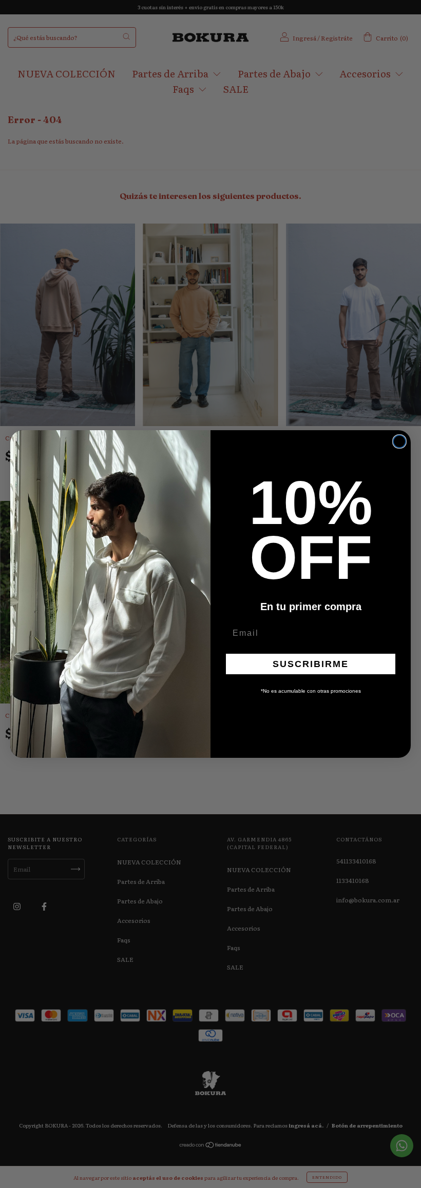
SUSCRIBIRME (311, 664)
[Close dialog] (399, 441)
